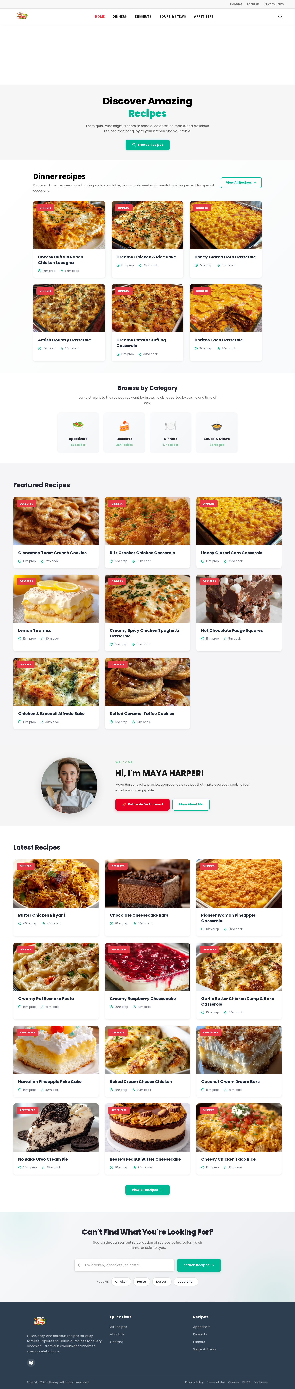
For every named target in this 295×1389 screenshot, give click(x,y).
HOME (100, 16)
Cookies (233, 1382)
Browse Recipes (150, 145)
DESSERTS (143, 16)
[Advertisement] (147, 55)
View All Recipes (239, 182)
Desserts (200, 1334)
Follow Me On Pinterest (142, 804)
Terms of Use (216, 1382)
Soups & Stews (204, 1349)
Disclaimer (261, 1382)
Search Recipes (196, 1265)
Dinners (199, 1342)
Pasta (141, 1282)
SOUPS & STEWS (172, 16)
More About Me (191, 804)
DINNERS (120, 16)
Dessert (162, 1282)
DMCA (246, 1382)
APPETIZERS (204, 16)
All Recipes (118, 1327)
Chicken (121, 1282)
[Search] (280, 16)
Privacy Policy (274, 4)
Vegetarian (186, 1282)
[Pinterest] (31, 1363)
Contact (236, 4)
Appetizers (201, 1327)
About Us (253, 4)
